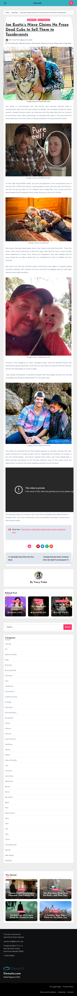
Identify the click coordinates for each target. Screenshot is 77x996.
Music (7, 792)
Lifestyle (8, 771)
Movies (38, 603)
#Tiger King (67, 43)
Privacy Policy (68, 987)
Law (6, 765)
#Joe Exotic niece (47, 43)
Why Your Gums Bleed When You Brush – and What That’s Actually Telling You (55, 895)
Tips (6, 829)
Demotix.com (12, 973)
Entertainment (43, 20)
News (7, 802)
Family (7, 723)
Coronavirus (9, 691)
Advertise (61, 992)
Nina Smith (38, 609)
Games (7, 750)
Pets (7, 808)
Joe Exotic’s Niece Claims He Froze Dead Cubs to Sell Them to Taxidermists (37, 30)
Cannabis (8, 676)
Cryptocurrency (11, 697)
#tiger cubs (58, 43)
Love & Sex (9, 776)
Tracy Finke (16, 40)
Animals (8, 644)
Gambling (8, 744)
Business (8, 665)
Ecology (8, 702)
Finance (8, 734)
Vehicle (8, 850)
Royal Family (10, 813)
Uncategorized (11, 845)
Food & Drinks (10, 739)
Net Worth (9, 797)
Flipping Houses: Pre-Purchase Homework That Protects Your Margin (21, 895)
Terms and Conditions (48, 992)
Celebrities (32, 20)
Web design (9, 855)
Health (7, 755)
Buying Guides (10, 670)
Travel (7, 839)
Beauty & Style (11, 654)
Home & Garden (11, 760)
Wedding (8, 861)
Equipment (9, 718)
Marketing (9, 781)
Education (9, 707)
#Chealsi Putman (25, 43)
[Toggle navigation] (5, 3)
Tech (7, 824)
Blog (7, 660)
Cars (7, 681)
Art (6, 649)
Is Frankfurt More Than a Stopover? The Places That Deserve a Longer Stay (55, 917)
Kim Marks (14, 609)
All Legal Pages (55, 987)
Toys (7, 834)
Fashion (8, 728)
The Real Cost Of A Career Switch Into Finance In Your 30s (21, 917)
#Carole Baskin (13, 43)
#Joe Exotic (36, 43)
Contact (70, 992)
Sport (7, 818)
